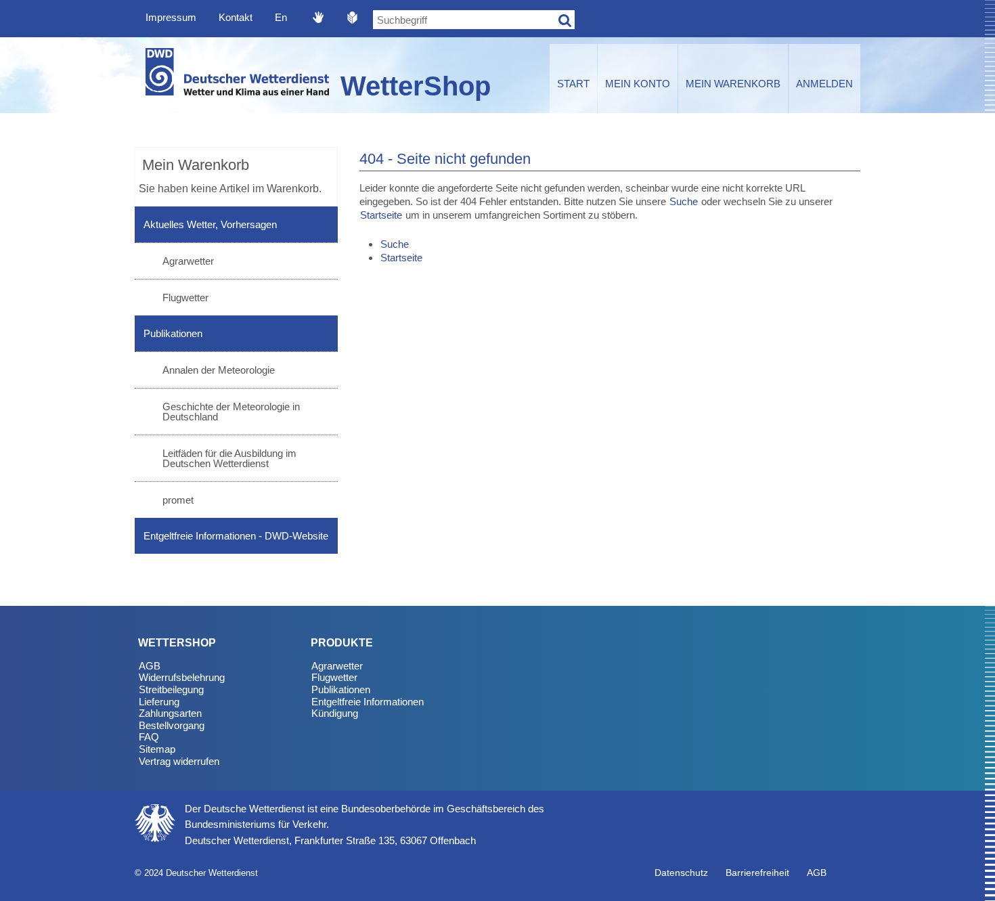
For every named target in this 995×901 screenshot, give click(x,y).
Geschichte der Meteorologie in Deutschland (231, 411)
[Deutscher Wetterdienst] (236, 75)
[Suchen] (565, 19)
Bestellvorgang (171, 725)
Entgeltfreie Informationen (367, 701)
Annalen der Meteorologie (218, 370)
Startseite (381, 215)
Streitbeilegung (171, 689)
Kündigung (334, 713)
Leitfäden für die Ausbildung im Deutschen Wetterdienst (229, 458)
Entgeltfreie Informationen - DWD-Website (235, 536)
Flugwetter (185, 297)
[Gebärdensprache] (318, 17)
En (281, 17)
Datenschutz (681, 872)
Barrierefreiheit (757, 872)
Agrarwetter (188, 261)
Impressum (171, 17)
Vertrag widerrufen (179, 761)
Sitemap (157, 749)
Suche (683, 201)
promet (178, 500)
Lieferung (159, 701)
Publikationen (172, 333)
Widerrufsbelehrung (182, 677)
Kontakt (235, 17)
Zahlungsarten (170, 713)
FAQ (149, 737)
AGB (149, 666)
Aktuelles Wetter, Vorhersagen (210, 224)
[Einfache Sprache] (353, 17)
